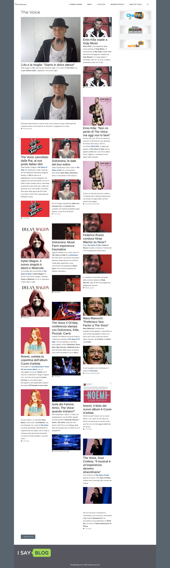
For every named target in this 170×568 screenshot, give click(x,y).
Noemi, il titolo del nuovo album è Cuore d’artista (97, 409)
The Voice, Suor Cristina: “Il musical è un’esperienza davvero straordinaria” (97, 465)
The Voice (88, 87)
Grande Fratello (117, 4)
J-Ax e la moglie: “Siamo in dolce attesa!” (48, 64)
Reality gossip (27, 128)
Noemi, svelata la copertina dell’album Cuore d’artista (34, 360)
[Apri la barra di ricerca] (147, 4)
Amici (89, 4)
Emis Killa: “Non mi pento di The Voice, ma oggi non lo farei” (96, 131)
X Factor (101, 4)
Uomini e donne (75, 4)
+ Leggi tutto (28, 536)
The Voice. (94, 371)
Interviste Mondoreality (92, 204)
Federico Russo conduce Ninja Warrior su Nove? (94, 238)
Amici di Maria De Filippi (61, 451)
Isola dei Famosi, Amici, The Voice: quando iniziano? (63, 408)
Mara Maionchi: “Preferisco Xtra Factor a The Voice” (96, 322)
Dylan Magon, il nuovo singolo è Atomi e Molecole (32, 264)
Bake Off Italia (136, 4)
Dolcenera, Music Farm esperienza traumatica (63, 246)
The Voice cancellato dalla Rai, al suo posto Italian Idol (34, 160)
